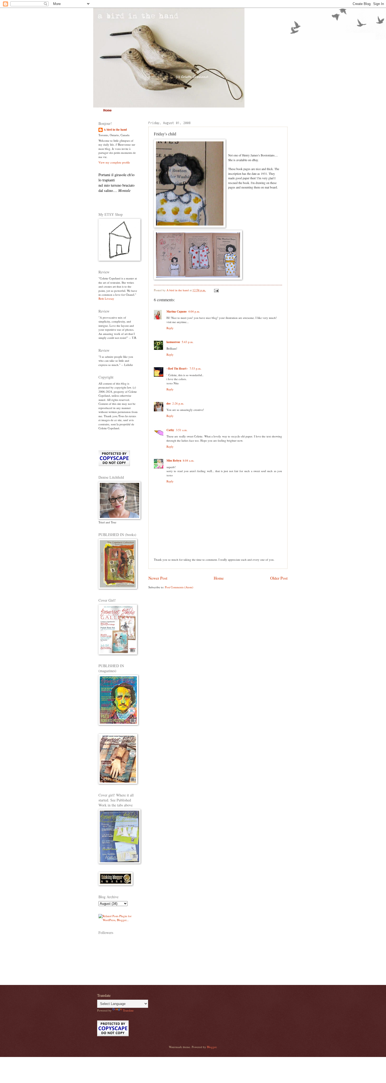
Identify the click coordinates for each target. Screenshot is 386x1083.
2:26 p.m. (178, 403)
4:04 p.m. (194, 311)
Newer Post (157, 578)
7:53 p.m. (195, 368)
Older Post (279, 578)
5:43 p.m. (188, 342)
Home (107, 110)
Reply (170, 328)
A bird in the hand (115, 130)
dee (168, 403)
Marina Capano (176, 311)
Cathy (170, 430)
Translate (128, 1010)
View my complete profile (114, 162)
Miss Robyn (173, 460)
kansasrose (173, 342)
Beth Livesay (106, 298)
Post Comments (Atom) (179, 587)
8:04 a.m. (188, 460)
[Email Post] (216, 290)
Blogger (211, 1047)
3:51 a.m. (181, 430)
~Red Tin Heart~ (177, 368)
